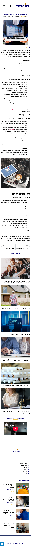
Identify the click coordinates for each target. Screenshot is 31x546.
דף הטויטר (11, 109)
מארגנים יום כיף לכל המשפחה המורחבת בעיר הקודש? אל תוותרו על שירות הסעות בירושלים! (17, 282)
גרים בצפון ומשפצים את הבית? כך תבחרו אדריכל (16, 308)
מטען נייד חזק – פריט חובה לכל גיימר (19, 334)
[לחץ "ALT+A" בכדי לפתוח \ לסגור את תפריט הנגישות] (2, 544)
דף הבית (27, 16)
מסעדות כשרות (15, 136)
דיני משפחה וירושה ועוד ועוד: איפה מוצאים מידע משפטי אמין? (8, 499)
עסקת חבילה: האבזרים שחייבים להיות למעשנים (16, 386)
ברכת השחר (11, 129)
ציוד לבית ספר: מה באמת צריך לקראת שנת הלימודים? (8, 486)
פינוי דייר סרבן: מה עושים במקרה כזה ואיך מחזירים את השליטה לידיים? (8, 512)
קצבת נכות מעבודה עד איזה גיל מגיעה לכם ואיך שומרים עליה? (8, 525)
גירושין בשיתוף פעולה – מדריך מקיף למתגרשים (16, 360)
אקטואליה (23, 16)
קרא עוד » (12, 491)
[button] (10, 5)
